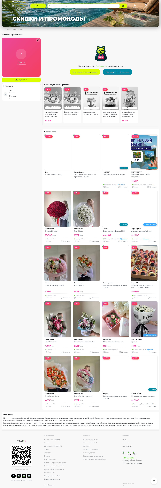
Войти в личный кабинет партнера (94, 459)
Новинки (30, 11)
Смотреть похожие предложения (85, 72)
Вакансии (126, 443)
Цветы (21, 29)
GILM (21, 441)
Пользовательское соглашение (53, 466)
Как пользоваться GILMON (53, 446)
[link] (153, 480)
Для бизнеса (67, 11)
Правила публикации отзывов (54, 469)
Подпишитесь (101, 66)
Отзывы (46, 443)
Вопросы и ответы (54, 11)
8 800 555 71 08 (128, 458)
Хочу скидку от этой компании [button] (117, 72)
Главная (8, 29)
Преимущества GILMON (52, 476)
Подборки (47, 456)
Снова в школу (17, 11)
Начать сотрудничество (90, 449)
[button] (13, 476)
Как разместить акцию (90, 439)
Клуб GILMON (41, 11)
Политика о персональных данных (55, 462)
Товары (15, 29)
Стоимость (86, 446)
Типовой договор (89, 453)
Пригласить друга (49, 472)
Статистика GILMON (90, 443)
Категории (47, 453)
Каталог (39, 6)
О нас (124, 439)
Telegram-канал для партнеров (93, 456)
